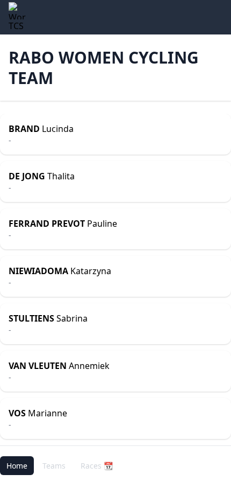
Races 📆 (97, 466)
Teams (54, 466)
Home (16, 466)
